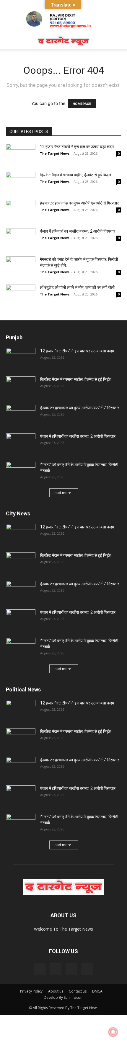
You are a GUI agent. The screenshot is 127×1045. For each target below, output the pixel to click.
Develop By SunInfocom (64, 997)
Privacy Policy (31, 991)
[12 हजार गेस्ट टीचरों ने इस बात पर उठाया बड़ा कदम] (20, 154)
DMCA (97, 991)
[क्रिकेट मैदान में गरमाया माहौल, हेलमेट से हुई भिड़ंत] (20, 182)
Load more (62, 492)
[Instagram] (55, 969)
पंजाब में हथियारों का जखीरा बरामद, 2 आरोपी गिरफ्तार (77, 231)
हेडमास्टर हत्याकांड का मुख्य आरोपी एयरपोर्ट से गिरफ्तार (79, 203)
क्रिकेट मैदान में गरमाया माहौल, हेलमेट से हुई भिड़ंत (75, 174)
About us (55, 991)
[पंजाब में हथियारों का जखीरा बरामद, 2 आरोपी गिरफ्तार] (20, 238)
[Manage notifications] (113, 1032)
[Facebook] (39, 969)
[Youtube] (87, 969)
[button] (10, 41)
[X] (71, 969)
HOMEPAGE (82, 104)
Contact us (78, 991)
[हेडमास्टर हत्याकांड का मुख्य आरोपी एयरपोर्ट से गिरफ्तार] (20, 210)
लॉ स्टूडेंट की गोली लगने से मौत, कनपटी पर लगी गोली (77, 287)
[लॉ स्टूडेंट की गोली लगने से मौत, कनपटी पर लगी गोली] (20, 295)
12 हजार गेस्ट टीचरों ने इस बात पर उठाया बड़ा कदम (77, 146)
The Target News (54, 153)
